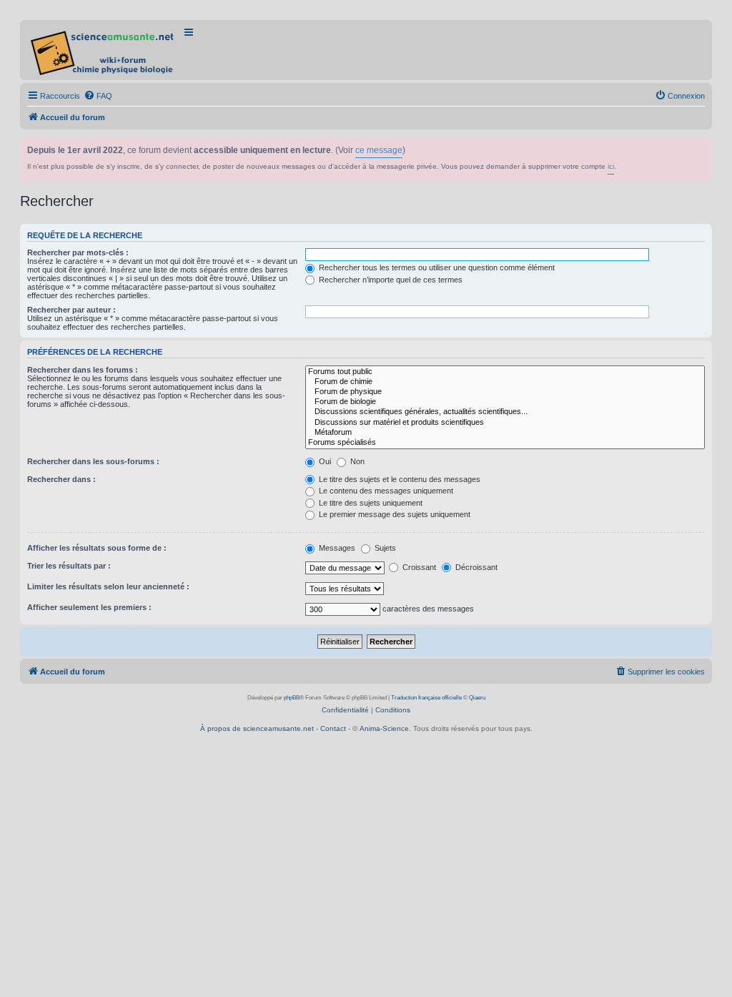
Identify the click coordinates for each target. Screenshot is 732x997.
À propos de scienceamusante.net (257, 728)
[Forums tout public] (505, 372)
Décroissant (475, 567)
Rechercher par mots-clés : (78, 252)
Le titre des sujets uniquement (369, 502)
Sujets (384, 548)
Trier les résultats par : (69, 565)
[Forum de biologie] (505, 402)
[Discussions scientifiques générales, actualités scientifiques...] (505, 412)
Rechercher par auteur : (71, 309)
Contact (333, 728)
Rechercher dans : (61, 479)
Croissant (418, 567)
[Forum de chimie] (505, 382)
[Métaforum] (505, 433)
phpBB (292, 697)
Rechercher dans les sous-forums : (93, 461)
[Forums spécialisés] (505, 443)
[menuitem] (98, 95)
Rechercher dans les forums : (82, 369)
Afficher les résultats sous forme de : (97, 548)
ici (611, 166)
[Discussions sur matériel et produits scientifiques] (505, 423)
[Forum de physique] (505, 392)
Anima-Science (384, 728)
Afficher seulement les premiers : (89, 607)
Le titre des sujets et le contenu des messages (398, 479)
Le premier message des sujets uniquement (393, 514)
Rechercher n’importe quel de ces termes (390, 279)
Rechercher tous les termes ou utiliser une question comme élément (436, 267)
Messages (336, 548)
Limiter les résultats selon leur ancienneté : (108, 586)
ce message (378, 150)
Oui (324, 461)
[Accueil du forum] (103, 50)
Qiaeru (477, 697)
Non (356, 461)
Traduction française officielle (426, 697)
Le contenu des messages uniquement (385, 490)
